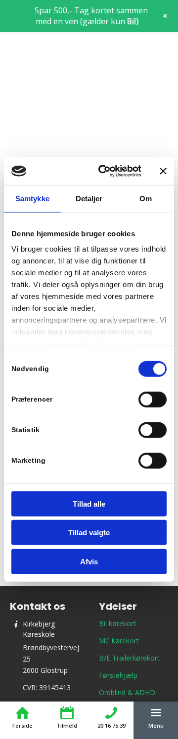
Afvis (89, 561)
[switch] (152, 399)
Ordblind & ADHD (127, 692)
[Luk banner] (163, 171)
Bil (131, 21)
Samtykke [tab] (32, 198)
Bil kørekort (117, 623)
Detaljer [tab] (89, 198)
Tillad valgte (89, 532)
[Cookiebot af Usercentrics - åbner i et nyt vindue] (104, 171)
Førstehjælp (118, 675)
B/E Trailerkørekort (129, 658)
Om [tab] (145, 198)
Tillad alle (89, 503)
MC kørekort (119, 640)
